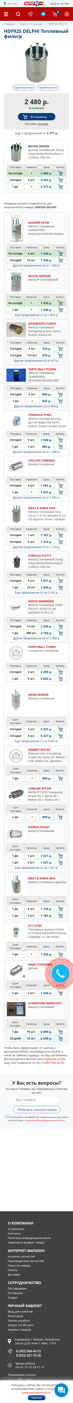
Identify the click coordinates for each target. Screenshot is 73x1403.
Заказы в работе (19, 1320)
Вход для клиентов (20, 1311)
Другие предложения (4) (36, 452)
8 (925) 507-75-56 (28, 1355)
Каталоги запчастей (21, 1256)
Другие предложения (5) (36, 360)
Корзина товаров (19, 1329)
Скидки (12, 1297)
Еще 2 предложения (36, 133)
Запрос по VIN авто (20, 1325)
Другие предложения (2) (36, 406)
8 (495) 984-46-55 (28, 1351)
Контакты (14, 1233)
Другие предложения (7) (36, 547)
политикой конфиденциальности (45, 1120)
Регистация (15, 1316)
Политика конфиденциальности (29, 1238)
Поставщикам (17, 1288)
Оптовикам (15, 1293)
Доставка (14, 1274)
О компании (16, 1229)
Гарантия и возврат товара (26, 1242)
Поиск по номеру (19, 1265)
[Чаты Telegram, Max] (61, 1390)
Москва (12, 4)
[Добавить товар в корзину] (60, 173)
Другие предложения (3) (36, 265)
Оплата (13, 1270)
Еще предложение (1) (36, 315)
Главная (9, 24)
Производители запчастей (26, 1261)
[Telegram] (43, 15)
